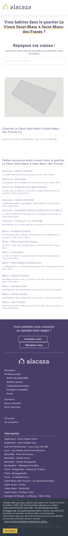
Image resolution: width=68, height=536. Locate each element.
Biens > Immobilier (12, 252)
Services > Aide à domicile (17, 170)
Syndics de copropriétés (17, 378)
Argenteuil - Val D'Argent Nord (20, 438)
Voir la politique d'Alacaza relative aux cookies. (26, 521)
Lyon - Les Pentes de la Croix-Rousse (24, 450)
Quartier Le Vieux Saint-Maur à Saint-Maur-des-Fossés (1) (31, 130)
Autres (10, 393)
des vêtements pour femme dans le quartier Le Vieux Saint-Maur (31, 289)
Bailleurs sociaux (15, 382)
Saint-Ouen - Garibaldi (16, 488)
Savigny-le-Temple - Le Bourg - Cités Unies (27, 495)
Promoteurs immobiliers (17, 389)
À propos (9, 399)
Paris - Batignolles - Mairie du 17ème (24, 469)
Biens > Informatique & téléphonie (21, 262)
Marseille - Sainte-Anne (17, 457)
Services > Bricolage (14, 179)
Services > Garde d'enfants (18, 199)
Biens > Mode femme (14, 286)
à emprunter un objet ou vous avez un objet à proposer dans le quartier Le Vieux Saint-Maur (31, 191)
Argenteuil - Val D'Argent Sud (20, 442)
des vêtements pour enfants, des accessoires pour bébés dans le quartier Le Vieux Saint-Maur (31, 235)
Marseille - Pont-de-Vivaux (18, 454)
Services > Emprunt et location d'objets (24, 186)
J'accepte (10, 530)
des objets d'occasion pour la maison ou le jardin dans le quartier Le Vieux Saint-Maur (33, 280)
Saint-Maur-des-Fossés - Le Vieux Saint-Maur (29, 480)
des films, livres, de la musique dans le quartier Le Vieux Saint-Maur (31, 246)
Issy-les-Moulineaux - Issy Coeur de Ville (26, 446)
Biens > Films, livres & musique (19, 241)
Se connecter (11, 422)
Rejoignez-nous (34, 345)
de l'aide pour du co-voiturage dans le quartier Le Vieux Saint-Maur (33, 224)
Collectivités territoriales (18, 386)
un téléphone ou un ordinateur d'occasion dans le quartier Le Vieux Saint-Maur (33, 267)
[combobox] (34, 60)
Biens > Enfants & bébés (16, 231)
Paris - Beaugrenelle (15, 473)
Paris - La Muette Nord (16, 477)
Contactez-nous (33, 339)
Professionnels (12, 374)
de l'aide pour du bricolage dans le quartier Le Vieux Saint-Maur (31, 182)
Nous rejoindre (12, 406)
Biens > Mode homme (14, 294)
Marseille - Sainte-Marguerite (20, 461)
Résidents (9, 370)
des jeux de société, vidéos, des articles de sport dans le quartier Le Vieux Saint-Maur (32, 306)
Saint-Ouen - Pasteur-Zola (18, 492)
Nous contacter (12, 403)
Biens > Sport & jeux (14, 302)
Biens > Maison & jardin (15, 275)
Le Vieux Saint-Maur (15, 163)
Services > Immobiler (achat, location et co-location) (32, 210)
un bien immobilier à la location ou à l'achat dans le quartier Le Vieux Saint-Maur (31, 215)
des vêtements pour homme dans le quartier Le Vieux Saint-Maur (32, 298)
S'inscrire (9, 418)
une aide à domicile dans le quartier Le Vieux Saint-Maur (28, 174)
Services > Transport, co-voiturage (22, 220)
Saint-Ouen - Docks (15, 484)
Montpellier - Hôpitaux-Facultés (21, 465)
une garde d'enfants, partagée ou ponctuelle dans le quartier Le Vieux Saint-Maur (31, 204)
